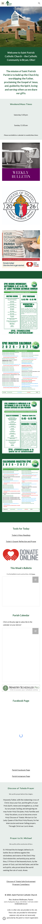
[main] (21, 56)
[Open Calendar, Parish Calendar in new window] (35, 631)
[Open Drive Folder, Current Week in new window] (35, 580)
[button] (3, 3)
